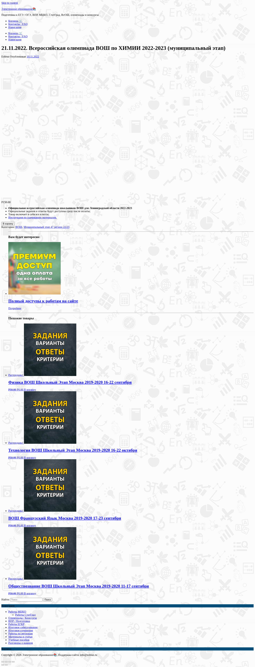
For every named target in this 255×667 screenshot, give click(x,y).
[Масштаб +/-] (13, 661)
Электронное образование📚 (18, 8)
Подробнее (14, 308)
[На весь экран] (9, 661)
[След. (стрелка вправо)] (6, 664)
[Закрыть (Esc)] (2, 661)
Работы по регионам (20, 633)
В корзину (8, 223)
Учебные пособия (18, 639)
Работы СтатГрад (25, 614)
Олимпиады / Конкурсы (22, 617)
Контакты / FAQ (18, 24)
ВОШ (18, 227)
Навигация (14, 27)
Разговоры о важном (20, 642)
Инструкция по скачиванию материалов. (32, 217)
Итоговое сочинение (20, 630)
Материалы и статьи (20, 636)
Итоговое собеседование (23, 627)
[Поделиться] (6, 661)
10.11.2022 (33, 56)
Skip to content (9, 2)
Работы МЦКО (17, 611)
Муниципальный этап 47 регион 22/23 (46, 227)
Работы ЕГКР (16, 624)
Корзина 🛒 (15, 20)
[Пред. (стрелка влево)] (2, 664)
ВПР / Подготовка (19, 621)
